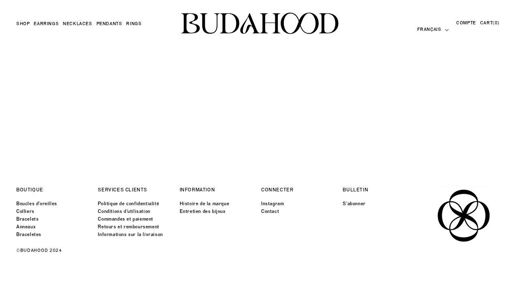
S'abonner (354, 203)
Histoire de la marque (204, 203)
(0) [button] (490, 23)
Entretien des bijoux (203, 211)
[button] (25, 24)
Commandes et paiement (125, 219)
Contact (270, 211)
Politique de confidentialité (128, 203)
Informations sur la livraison (130, 234)
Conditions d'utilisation (124, 211)
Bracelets (27, 219)
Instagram (272, 203)
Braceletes (28, 234)
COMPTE (466, 23)
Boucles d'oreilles (36, 203)
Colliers (25, 211)
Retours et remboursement (128, 226)
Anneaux (26, 226)
